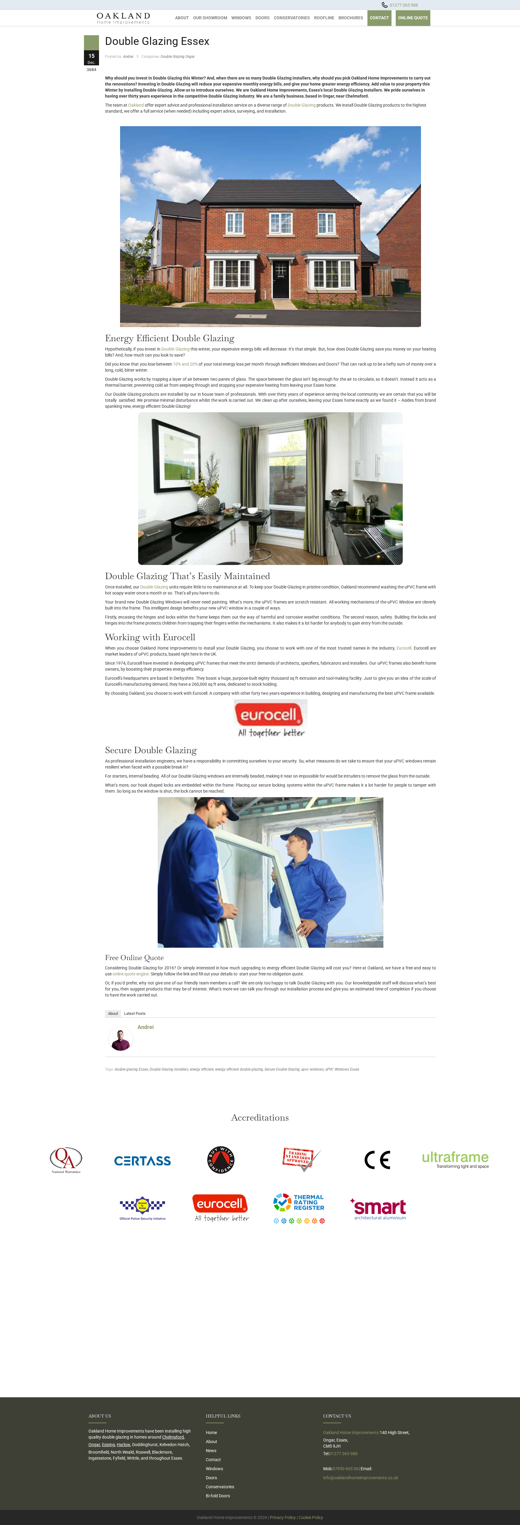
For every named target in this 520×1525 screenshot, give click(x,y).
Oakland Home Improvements (351, 1432)
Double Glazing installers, (169, 1069)
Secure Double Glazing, (282, 1069)
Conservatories (292, 17)
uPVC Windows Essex (342, 1069)
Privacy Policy (283, 1517)
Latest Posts (135, 1013)
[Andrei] (121, 1038)
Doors (262, 17)
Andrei (128, 57)
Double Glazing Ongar (178, 57)
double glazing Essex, (132, 1069)
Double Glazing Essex (157, 41)
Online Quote (413, 17)
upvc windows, (312, 1069)
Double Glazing (302, 105)
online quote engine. (131, 973)
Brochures (351, 17)
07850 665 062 (347, 1468)
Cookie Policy (311, 1517)
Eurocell (404, 648)
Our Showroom (210, 17)
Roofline (324, 17)
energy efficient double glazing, (239, 1069)
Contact (379, 17)
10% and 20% (185, 364)
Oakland (136, 105)
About (182, 17)
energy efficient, (202, 1069)
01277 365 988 (404, 5)
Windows (241, 17)
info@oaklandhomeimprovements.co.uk (360, 1477)
